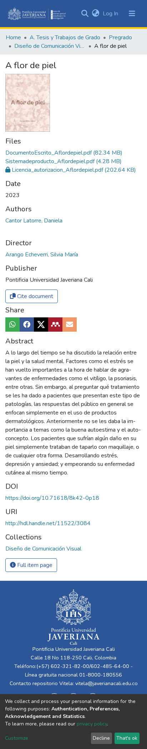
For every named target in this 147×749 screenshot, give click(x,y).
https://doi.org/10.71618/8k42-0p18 (52, 498)
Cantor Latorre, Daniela (33, 221)
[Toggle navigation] (132, 13)
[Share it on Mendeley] (55, 324)
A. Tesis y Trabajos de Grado (65, 37)
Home (13, 37)
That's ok (126, 738)
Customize (16, 738)
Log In (111, 13)
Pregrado (120, 37)
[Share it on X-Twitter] (41, 324)
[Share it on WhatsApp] (12, 324)
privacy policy (92, 723)
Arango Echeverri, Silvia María (41, 254)
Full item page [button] (34, 565)
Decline (101, 738)
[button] (95, 13)
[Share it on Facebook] (27, 324)
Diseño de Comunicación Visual (50, 46)
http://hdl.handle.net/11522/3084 (48, 523)
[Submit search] (85, 13)
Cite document (34, 296)
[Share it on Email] (69, 324)
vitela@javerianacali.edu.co (106, 683)
